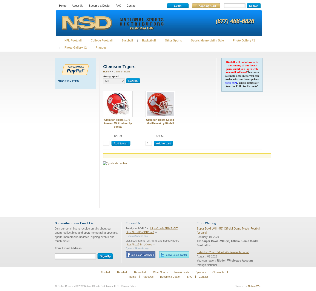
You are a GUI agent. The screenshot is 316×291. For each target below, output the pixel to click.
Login (178, 6)
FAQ (118, 5)
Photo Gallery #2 (75, 47)
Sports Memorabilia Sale (207, 40)
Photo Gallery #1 (244, 40)
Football (105, 272)
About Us (77, 5)
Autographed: (111, 76)
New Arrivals (181, 272)
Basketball (149, 40)
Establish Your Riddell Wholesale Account (223, 252)
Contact (131, 5)
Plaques (101, 47)
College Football (102, 40)
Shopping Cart (206, 6)
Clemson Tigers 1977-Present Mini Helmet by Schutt (118, 123)
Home (62, 5)
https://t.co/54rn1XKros (139, 244)
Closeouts (218, 272)
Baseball (127, 40)
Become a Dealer (99, 5)
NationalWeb (254, 286)
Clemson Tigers (122, 71)
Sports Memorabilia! (87, 23)
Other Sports (173, 40)
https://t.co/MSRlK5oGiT (164, 228)
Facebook (141, 255)
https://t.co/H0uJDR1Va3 (140, 232)
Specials (201, 272)
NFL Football (73, 40)
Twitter (174, 255)
